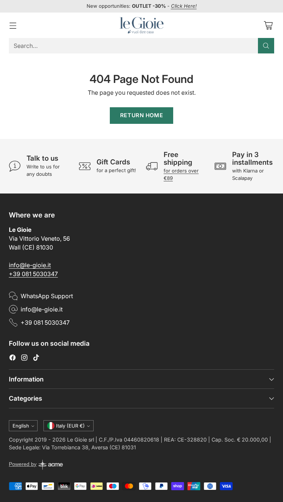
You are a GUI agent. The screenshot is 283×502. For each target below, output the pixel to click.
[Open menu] (12, 25)
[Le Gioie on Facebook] (12, 358)
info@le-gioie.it (30, 265)
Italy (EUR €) (70, 426)
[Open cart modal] (268, 25)
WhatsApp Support (47, 296)
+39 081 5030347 (33, 274)
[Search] (266, 45)
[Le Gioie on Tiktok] (36, 358)
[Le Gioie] (141, 25)
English (21, 426)
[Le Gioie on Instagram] (24, 358)
